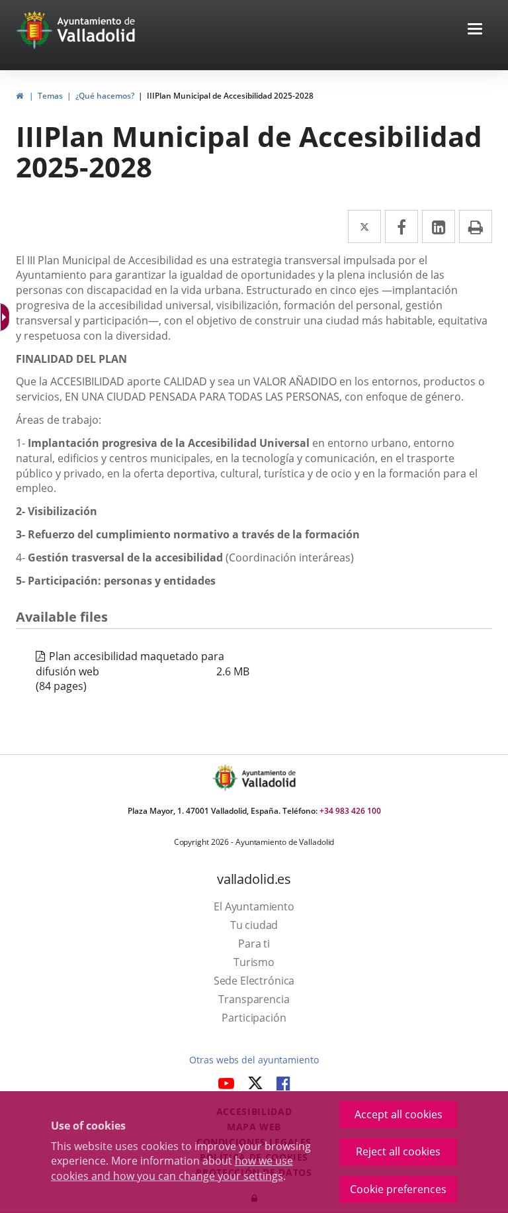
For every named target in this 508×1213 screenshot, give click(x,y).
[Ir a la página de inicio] (36, 30)
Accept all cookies (399, 1114)
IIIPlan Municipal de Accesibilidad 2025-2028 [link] (230, 95)
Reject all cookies (398, 1151)
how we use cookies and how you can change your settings (172, 1168)
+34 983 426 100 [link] (350, 810)
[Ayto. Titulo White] (96, 30)
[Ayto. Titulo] (268, 777)
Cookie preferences (398, 1189)
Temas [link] (50, 95)
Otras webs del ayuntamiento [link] (253, 1059)
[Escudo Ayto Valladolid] (226, 777)
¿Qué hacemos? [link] (104, 95)
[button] (475, 30)
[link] (19, 95)
